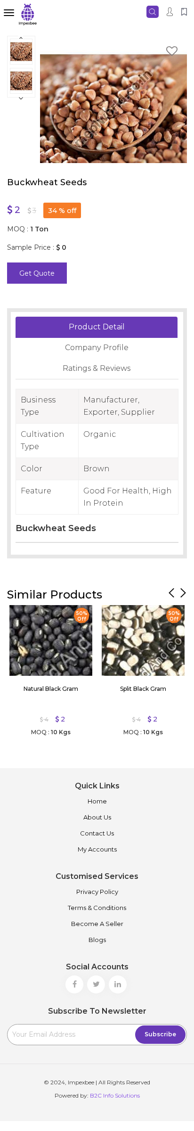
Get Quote (37, 273)
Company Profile (97, 347)
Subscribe (160, 1034)
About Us (97, 817)
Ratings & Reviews (96, 368)
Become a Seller (97, 923)
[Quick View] (21, 614)
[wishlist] (172, 52)
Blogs (97, 939)
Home (97, 801)
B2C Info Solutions (115, 1095)
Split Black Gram (143, 688)
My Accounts (97, 849)
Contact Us (97, 833)
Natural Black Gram (51, 688)
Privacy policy (97, 891)
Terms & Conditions (97, 907)
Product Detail (97, 326)
